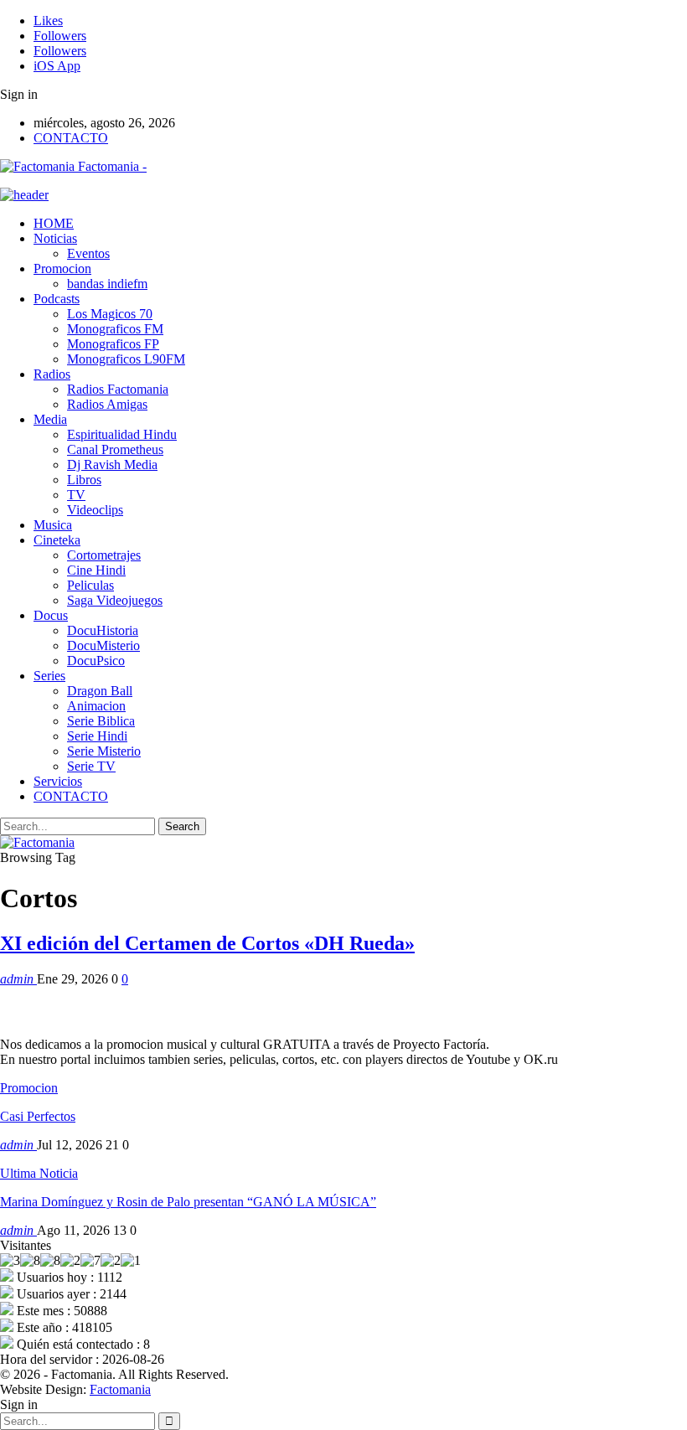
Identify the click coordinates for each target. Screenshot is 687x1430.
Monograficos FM (115, 329)
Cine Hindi (96, 570)
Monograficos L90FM (126, 359)
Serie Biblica (101, 721)
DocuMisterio (103, 645)
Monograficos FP (113, 344)
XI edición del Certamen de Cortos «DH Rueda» (207, 943)
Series (49, 676)
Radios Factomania (117, 389)
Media (50, 419)
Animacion (96, 706)
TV (76, 495)
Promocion (62, 268)
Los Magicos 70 (109, 314)
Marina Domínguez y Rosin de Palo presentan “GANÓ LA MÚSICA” (188, 1202)
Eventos (88, 253)
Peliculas (90, 585)
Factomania (120, 1389)
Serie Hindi (97, 736)
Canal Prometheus (115, 449)
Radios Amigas (107, 404)
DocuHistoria (102, 630)
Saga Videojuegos (115, 600)
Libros (84, 479)
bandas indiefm (107, 283)
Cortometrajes (104, 555)
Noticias (55, 238)
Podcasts (57, 299)
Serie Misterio (104, 751)
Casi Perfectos (37, 1116)
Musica (53, 525)
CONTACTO (71, 138)
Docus (51, 615)
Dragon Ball (99, 691)
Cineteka (57, 540)
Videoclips (95, 510)
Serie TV (91, 766)
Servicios (58, 781)
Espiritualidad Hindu (122, 434)
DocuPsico (96, 660)
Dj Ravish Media (112, 464)
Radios (52, 374)
